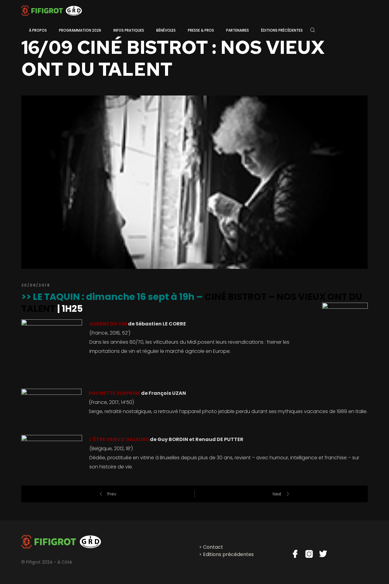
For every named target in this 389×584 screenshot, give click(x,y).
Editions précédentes (228, 554)
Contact (213, 547)
